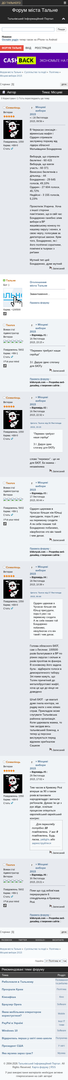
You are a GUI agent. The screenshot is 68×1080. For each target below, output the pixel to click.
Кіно (61, 997)
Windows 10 (10, 1030)
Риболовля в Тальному (17, 981)
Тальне (11, 280)
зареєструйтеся (41, 843)
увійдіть (45, 839)
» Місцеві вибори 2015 (39, 328)
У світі (61, 1045)
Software (61, 1004)
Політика (61, 989)
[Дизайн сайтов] (4, 366)
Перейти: (39, 961)
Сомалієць (13, 107)
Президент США (12, 1045)
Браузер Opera (12, 1004)
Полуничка (61, 1038)
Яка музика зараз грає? (17, 1053)
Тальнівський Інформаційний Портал (30, 18)
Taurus (10, 325)
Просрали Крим (12, 989)
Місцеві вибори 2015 (38, 111)
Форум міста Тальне (35, 10)
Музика (61, 1053)
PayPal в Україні (12, 1022)
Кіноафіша (9, 996)
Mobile (61, 1013)
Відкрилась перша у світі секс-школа (27, 1038)
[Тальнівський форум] (4, 314)
